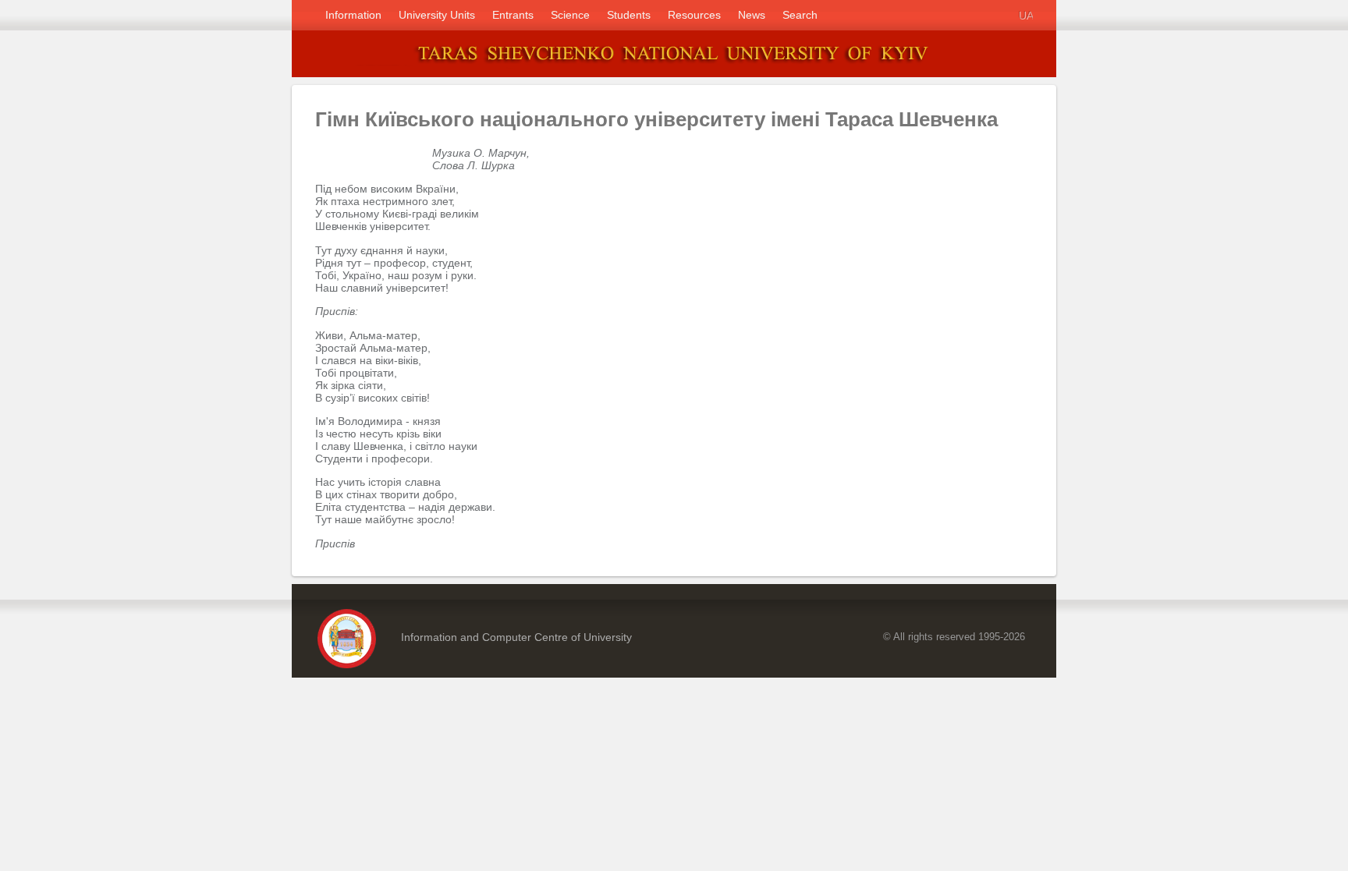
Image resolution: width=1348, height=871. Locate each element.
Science (570, 15)
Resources (694, 15)
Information (353, 15)
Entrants (513, 15)
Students (629, 15)
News (751, 15)
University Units (437, 15)
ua (1025, 15)
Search (800, 15)
